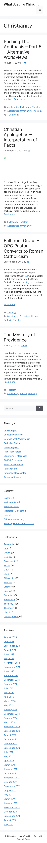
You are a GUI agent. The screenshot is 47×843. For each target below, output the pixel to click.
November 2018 (12, 663)
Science (8, 586)
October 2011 (10, 782)
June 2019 (9, 654)
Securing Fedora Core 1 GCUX (19, 523)
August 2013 (10, 735)
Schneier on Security (14, 519)
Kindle (7, 565)
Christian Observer (13, 434)
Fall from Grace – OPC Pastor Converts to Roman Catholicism (23, 248)
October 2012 (10, 743)
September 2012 (12, 748)
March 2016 (10, 701)
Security (8, 595)
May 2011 (8, 794)
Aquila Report (10, 430)
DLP (6, 548)
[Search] (39, 409)
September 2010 (12, 816)
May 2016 (9, 692)
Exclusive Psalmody (14, 443)
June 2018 (9, 671)
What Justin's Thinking (21, 4)
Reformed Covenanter (15, 473)
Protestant (25, 316)
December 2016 (12, 680)
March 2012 (10, 765)
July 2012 (8, 752)
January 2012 (10, 769)
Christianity (25, 111)
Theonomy (9, 608)
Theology (36, 107)
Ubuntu (7, 612)
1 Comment (13, 114)
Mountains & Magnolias (15, 456)
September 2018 (12, 667)
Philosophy (25, 107)
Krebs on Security (13, 502)
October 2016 (11, 684)
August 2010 (10, 820)
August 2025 (10, 637)
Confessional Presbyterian (17, 439)
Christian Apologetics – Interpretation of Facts (20, 137)
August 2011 (10, 790)
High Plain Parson (13, 451)
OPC (28, 276)
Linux (6, 569)
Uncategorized (11, 616)
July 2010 (8, 824)
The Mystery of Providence (19, 337)
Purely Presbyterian (13, 464)
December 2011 (11, 773)
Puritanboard (10, 468)
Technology (9, 599)
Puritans (8, 582)
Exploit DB (9, 498)
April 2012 (9, 760)
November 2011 (12, 777)
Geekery (8, 557)
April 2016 (9, 697)
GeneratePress (23, 839)
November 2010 (12, 807)
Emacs (7, 552)
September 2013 (12, 731)
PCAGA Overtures (13, 460)
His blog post (27, 282)
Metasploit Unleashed (15, 511)
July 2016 (8, 688)
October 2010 (11, 811)
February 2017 (11, 675)
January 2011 (10, 803)
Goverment (9, 561)
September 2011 (12, 786)
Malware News (11, 506)
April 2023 (9, 641)
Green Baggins (11, 447)
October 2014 (11, 718)
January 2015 (10, 709)
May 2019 (9, 658)
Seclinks (8, 591)
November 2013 (12, 726)
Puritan (23, 393)
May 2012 (9, 756)
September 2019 (12, 646)
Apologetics (13, 107)
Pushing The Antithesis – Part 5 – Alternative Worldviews (22, 49)
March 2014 (10, 722)
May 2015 (9, 705)
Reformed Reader (13, 477)
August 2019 (10, 650)
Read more (19, 99)
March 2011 (9, 799)
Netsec (7, 515)
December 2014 (12, 714)
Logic (6, 574)
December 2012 (12, 739)
